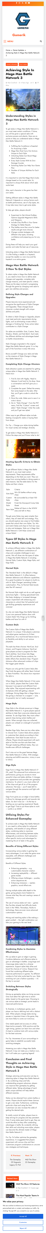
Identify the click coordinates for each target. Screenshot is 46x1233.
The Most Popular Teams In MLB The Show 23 (27, 1197)
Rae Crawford (12, 83)
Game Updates (12, 64)
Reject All (23, 1228)
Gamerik (19, 35)
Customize (23, 1222)
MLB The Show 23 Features (28, 1184)
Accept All (23, 1216)
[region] (23, 1215)
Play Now (23, 64)
